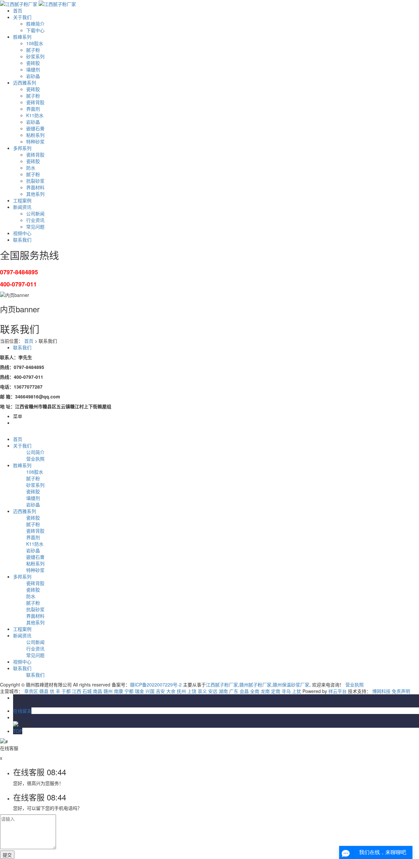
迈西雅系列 (24, 82)
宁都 (129, 691)
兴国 (150, 691)
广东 (233, 691)
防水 (30, 167)
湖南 (223, 691)
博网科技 (381, 691)
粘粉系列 (35, 135)
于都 (66, 691)
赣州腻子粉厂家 (255, 684)
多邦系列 (22, 148)
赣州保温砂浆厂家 (291, 684)
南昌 (97, 691)
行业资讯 (35, 220)
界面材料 (35, 187)
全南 (254, 691)
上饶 (191, 691)
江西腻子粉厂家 (222, 684)
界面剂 (33, 108)
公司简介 (35, 452)
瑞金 (139, 691)
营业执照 (35, 458)
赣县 (43, 691)
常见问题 (35, 226)
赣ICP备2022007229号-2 (156, 684)
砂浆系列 (35, 56)
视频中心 (22, 233)
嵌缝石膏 (35, 128)
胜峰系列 (22, 36)
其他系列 (35, 194)
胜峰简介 (35, 23)
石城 (87, 691)
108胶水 (34, 43)
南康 (118, 691)
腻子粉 (33, 49)
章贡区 (31, 691)
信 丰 (55, 691)
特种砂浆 (35, 141)
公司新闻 (35, 213)
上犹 (296, 691)
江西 (76, 691)
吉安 (160, 691)
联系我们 (22, 239)
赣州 (108, 691)
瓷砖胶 (33, 63)
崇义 (202, 691)
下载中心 (35, 30)
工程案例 (22, 200)
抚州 (181, 691)
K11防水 (35, 115)
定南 (275, 691)
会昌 (244, 691)
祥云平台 (337, 691)
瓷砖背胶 (35, 102)
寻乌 (286, 691)
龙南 (265, 691)
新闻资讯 (22, 207)
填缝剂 (33, 69)
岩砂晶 (33, 76)
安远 (212, 691)
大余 (170, 691)
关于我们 (22, 17)
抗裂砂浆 (35, 180)
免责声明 (401, 691)
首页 (17, 10)
